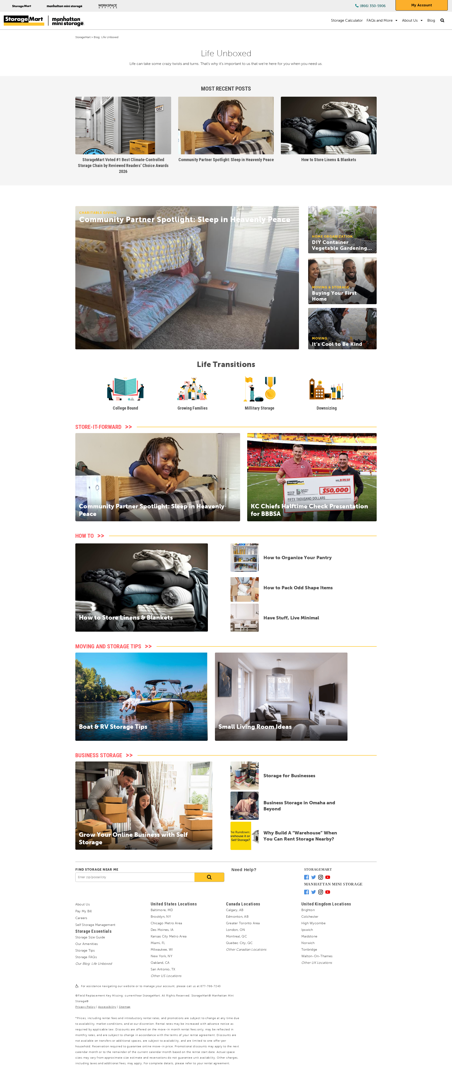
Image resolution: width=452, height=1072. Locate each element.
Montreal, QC (236, 936)
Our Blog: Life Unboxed (93, 963)
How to (84, 536)
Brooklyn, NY (161, 916)
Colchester (309, 916)
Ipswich (307, 930)
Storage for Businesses (289, 775)
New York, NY (161, 956)
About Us (410, 20)
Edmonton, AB (237, 916)
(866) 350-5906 (373, 6)
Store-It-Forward (98, 427)
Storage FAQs (86, 957)
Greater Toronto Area (243, 923)
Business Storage (98, 755)
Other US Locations (166, 976)
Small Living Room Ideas (255, 726)
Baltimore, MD (162, 910)
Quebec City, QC (239, 943)
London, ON (235, 930)
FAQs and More (380, 20)
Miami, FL (158, 943)
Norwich (308, 943)
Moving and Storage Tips (108, 646)
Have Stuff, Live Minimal (291, 617)
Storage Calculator (347, 20)
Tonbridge (309, 949)
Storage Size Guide (90, 937)
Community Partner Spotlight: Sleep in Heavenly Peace (226, 159)
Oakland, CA (160, 962)
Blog (431, 20)
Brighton (308, 910)
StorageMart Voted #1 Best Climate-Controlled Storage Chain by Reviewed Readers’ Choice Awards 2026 (123, 165)
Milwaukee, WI (162, 949)
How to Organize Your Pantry (297, 557)
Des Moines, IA (162, 930)
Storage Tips (85, 950)
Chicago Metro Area (166, 923)
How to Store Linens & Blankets (328, 159)
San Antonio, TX (163, 969)
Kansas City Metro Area (168, 936)
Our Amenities (86, 944)
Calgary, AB (235, 910)
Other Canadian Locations (246, 949)
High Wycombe (313, 923)
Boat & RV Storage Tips (113, 726)
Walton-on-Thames (317, 956)
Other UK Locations (316, 962)
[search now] (209, 877)
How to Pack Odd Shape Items (298, 587)
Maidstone (309, 936)
